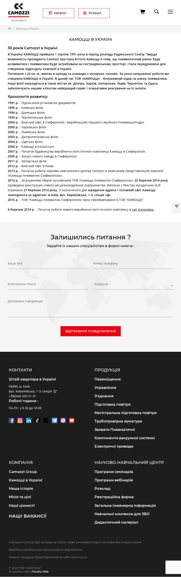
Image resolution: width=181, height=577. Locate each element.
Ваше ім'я (15, 263)
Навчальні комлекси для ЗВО (122, 514)
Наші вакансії (27, 516)
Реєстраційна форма (114, 497)
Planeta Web (40, 571)
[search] (156, 10)
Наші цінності (22, 505)
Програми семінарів (113, 472)
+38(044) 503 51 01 (22, 396)
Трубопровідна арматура (118, 421)
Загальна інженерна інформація (125, 505)
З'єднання (104, 396)
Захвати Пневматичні (114, 430)
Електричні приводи (113, 446)
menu (169, 11)
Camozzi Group (23, 472)
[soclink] (11, 420)
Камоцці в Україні (25, 480)
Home (10, 28)
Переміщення (107, 379)
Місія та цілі (20, 497)
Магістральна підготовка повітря (125, 413)
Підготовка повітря (112, 404)
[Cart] (143, 11)
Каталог (60, 13)
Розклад (102, 488)
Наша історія (21, 488)
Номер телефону (105, 263)
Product (95, 13)
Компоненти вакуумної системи (124, 438)
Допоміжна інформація (25, 301)
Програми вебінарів (113, 480)
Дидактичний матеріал (116, 522)
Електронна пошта (22, 284)
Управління (105, 388)
